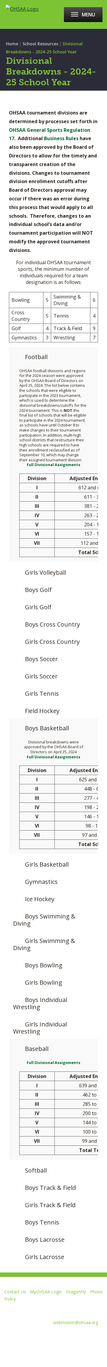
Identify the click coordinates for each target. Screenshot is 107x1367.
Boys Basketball (47, 728)
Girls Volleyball (45, 572)
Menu (88, 14)
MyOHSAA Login (46, 1292)
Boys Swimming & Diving (44, 919)
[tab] (53, 355)
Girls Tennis (42, 693)
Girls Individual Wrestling (40, 1027)
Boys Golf (38, 590)
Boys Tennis (42, 1222)
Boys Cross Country (52, 624)
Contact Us (15, 1292)
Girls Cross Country (52, 642)
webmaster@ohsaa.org (75, 1322)
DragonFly (76, 1292)
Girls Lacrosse (44, 1257)
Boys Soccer (41, 659)
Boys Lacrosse (44, 1239)
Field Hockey (42, 711)
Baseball (36, 1049)
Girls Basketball (47, 864)
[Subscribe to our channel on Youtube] (47, 1336)
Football (36, 357)
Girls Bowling (43, 982)
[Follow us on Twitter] (26, 1336)
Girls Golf (38, 607)
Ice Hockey (39, 899)
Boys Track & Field (50, 1188)
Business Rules (62, 138)
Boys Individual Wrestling (40, 1003)
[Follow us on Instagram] (68, 1336)
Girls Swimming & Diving (44, 944)
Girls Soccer (41, 676)
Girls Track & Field (50, 1205)
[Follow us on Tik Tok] (89, 1336)
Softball (36, 1170)
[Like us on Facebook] (7, 1336)
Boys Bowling (43, 965)
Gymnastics (41, 882)
